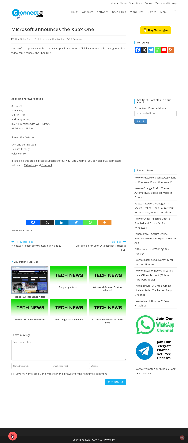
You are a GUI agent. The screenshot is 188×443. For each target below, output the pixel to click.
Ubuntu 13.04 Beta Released (30, 319)
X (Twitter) (30, 165)
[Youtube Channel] (164, 50)
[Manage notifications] (182, 437)
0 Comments (77, 39)
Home (114, 3)
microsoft (20, 230)
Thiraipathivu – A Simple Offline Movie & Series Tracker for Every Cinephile (153, 290)
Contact (149, 3)
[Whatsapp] (90, 222)
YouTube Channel (76, 160)
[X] (47, 222)
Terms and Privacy (166, 3)
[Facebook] (33, 222)
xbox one (29, 230)
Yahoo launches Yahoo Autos (30, 296)
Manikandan (58, 39)
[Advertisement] (68, 77)
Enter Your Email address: (150, 108)
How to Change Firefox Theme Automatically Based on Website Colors (153, 193)
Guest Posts (136, 3)
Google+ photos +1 (69, 287)
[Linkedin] (62, 222)
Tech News (40, 39)
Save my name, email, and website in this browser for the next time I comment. (61, 373)
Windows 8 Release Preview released (107, 289)
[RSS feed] (171, 50)
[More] (104, 222)
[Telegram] (76, 222)
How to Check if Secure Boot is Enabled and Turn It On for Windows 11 (152, 223)
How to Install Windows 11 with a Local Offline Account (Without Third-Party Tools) (153, 275)
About (123, 3)
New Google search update (69, 319)
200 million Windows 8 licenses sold (108, 321)
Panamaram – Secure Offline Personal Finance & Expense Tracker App (155, 238)
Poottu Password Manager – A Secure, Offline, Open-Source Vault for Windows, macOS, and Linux (154, 208)
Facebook (46, 165)
